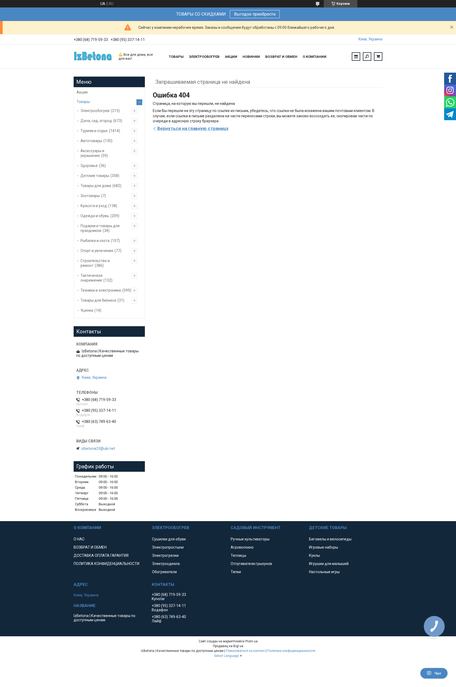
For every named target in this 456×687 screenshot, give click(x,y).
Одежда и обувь (94, 216)
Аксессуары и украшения (92, 153)
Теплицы (238, 555)
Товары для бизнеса (98, 300)
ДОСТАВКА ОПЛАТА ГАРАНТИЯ (101, 555)
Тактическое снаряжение (91, 277)
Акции (82, 92)
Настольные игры (324, 572)
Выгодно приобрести (255, 14)
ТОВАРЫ (176, 57)
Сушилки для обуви (169, 539)
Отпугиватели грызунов (251, 564)
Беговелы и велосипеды (330, 539)
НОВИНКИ (251, 57)
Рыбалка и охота (95, 241)
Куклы (314, 555)
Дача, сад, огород (96, 121)
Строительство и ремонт (95, 263)
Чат (438, 673)
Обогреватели (164, 572)
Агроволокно (242, 547)
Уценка (86, 310)
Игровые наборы (323, 547)
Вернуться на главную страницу (193, 128)
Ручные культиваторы (250, 539)
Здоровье (89, 165)
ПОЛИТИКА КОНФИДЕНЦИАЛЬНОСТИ (106, 564)
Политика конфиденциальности (291, 651)
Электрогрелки (165, 555)
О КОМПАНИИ (314, 57)
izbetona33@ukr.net (98, 448)
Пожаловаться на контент (245, 651)
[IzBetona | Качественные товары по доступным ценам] (93, 56)
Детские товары (94, 176)
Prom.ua (251, 641)
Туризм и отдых (94, 131)
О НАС (79, 539)
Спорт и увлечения (96, 251)
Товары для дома (95, 186)
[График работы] (356, 56)
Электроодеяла (166, 564)
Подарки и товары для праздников (100, 228)
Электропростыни (168, 547)
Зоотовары (90, 196)
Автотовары (91, 141)
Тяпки (236, 572)
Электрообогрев (95, 111)
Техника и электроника (100, 290)
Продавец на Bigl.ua (228, 646)
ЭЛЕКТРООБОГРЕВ (204, 57)
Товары (83, 102)
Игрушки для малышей (329, 564)
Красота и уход (93, 206)
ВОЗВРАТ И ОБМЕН (281, 57)
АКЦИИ (231, 57)
